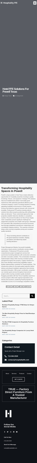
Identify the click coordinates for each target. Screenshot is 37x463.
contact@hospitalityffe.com (18, 360)
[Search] (32, 296)
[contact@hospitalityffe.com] (6, 360)
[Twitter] (7, 432)
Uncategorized (19, 95)
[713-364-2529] (6, 356)
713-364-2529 (13, 356)
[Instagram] (10, 432)
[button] (34, 3)
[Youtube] (16, 432)
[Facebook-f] (4, 432)
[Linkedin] (13, 432)
